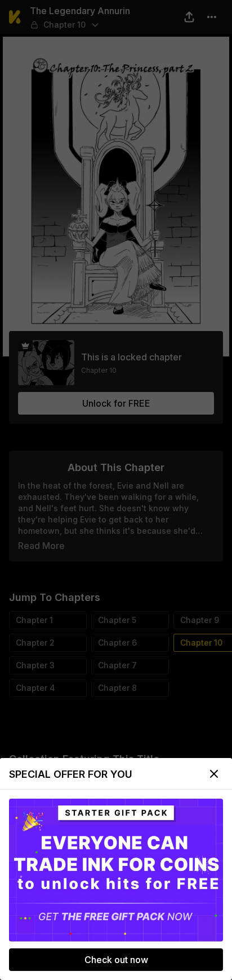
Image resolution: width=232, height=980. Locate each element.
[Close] (214, 774)
